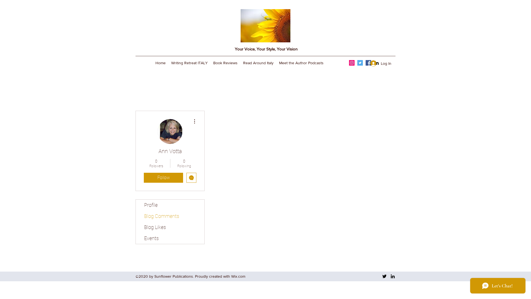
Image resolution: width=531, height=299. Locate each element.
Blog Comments (161, 216)
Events (151, 238)
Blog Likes (155, 227)
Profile (151, 205)
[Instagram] (352, 63)
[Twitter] (360, 63)
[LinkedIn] (392, 276)
